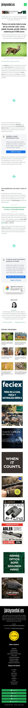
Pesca (14, 676)
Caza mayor (14, 673)
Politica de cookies (14, 659)
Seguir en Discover (15, 280)
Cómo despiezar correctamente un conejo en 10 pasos (7, 357)
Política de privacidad (14, 657)
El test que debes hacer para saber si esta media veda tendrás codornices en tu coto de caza (7, 373)
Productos (14, 678)
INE (2, 158)
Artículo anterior (6, 322)
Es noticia (14, 669)
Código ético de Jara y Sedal (14, 653)
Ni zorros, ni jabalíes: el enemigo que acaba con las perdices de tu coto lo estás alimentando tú (21, 372)
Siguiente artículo (21, 322)
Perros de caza (14, 682)
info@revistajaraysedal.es (17, 628)
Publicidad (14, 648)
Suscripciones (14, 650)
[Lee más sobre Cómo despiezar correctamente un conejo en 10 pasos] (7, 351)
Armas (14, 680)
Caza (10, 16)
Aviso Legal (14, 655)
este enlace (4, 233)
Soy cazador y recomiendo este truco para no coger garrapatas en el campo (7, 343)
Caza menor (14, 675)
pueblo (15, 128)
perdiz (3, 222)
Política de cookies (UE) (14, 662)
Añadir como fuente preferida (15, 277)
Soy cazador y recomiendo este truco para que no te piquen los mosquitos (20, 358)
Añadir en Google (16, 151)
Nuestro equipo (14, 652)
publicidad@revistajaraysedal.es (16, 625)
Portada (3, 16)
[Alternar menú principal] (25, 4)
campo (7, 202)
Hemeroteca (14, 683)
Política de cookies (14, 660)
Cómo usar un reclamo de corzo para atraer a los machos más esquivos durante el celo (20, 343)
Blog (7, 16)
